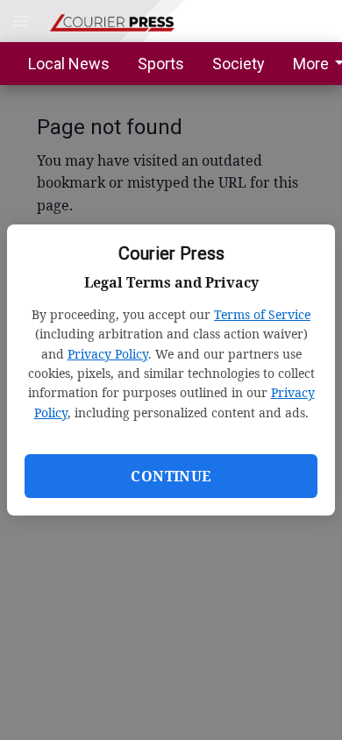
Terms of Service (262, 314)
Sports (161, 63)
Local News (69, 63)
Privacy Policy (108, 353)
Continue (170, 476)
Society (238, 63)
